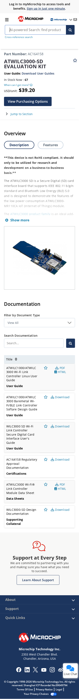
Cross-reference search (19, 37)
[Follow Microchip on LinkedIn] (27, 671)
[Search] (70, 30)
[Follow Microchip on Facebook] (18, 671)
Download (62, 397)
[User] (61, 19)
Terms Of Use (25, 689)
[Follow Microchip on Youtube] (43, 670)
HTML (61, 372)
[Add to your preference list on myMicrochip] (75, 62)
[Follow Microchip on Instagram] (52, 671)
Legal (59, 689)
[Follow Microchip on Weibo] (60, 671)
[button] (28, 101)
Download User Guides (38, 73)
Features (50, 145)
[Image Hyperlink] (30, 21)
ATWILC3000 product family (30, 214)
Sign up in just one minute (46, 9)
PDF (62, 368)
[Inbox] (75, 19)
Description (19, 145)
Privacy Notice (44, 689)
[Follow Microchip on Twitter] (35, 671)
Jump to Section (22, 114)
